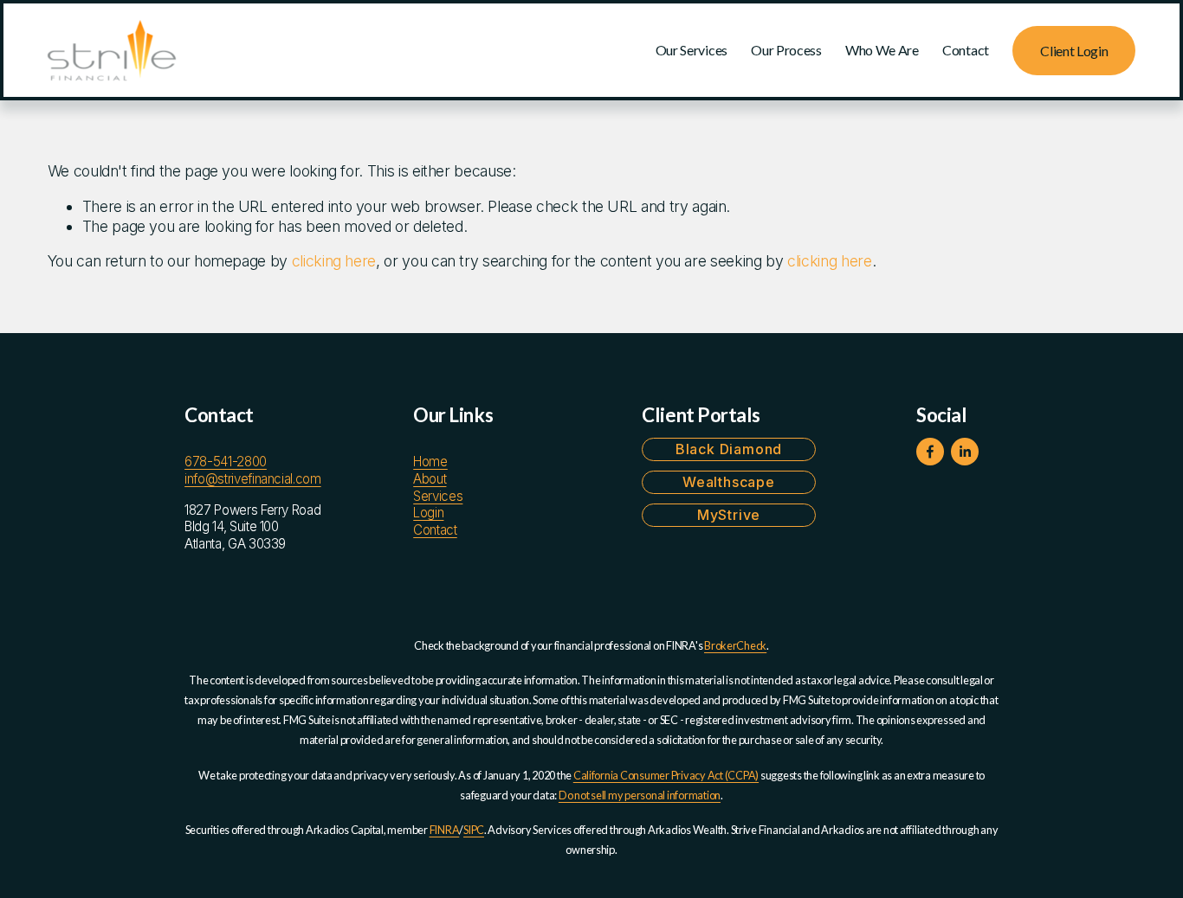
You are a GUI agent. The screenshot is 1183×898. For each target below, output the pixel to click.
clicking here (334, 261)
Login (428, 512)
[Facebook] (930, 451)
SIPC (473, 830)
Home (430, 461)
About (429, 479)
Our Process (786, 50)
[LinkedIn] (965, 451)
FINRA (445, 830)
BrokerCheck (735, 645)
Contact (965, 50)
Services (437, 496)
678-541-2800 (225, 461)
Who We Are (882, 50)
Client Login (1074, 50)
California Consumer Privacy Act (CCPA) (666, 775)
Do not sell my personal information (640, 795)
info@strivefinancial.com (252, 479)
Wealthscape (728, 482)
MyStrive (728, 514)
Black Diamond (729, 449)
